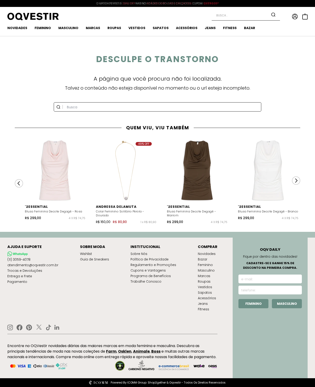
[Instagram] (10, 327)
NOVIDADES (17, 28)
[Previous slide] (19, 183)
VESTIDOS (136, 28)
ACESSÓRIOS (186, 28)
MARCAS (93, 28)
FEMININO (43, 28)
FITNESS (230, 28)
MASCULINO (68, 28)
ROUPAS (114, 28)
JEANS (210, 28)
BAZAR (249, 28)
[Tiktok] (48, 327)
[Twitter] (39, 327)
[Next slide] (296, 180)
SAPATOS (161, 28)
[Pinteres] (29, 327)
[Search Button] (273, 14)
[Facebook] (19, 327)
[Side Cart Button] (305, 17)
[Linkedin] (56, 327)
